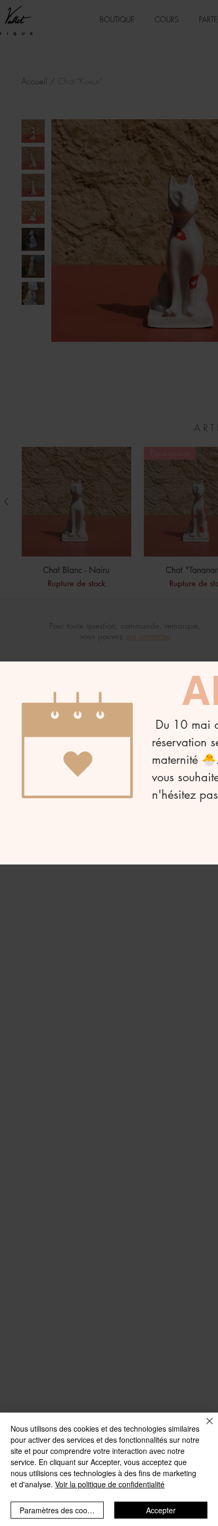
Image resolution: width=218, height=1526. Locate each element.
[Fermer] (203, 1427)
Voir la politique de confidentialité (110, 1484)
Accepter (161, 1510)
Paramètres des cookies (60, 1510)
